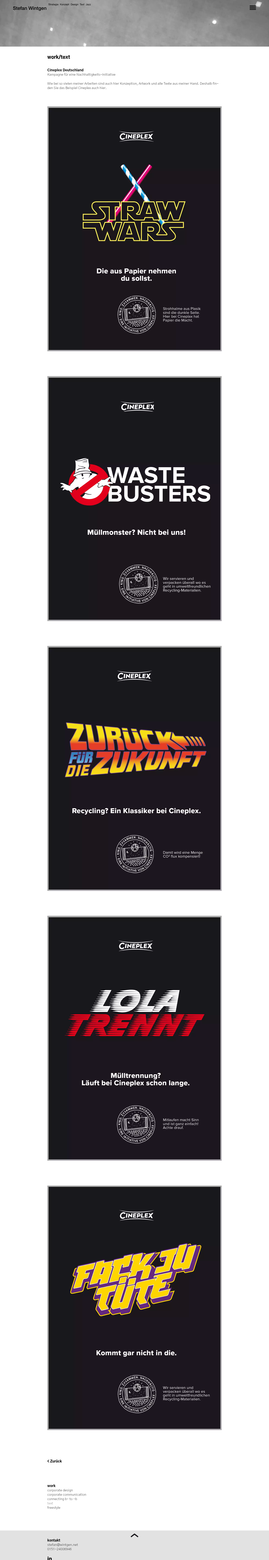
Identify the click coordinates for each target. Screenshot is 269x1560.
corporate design (60, 1490)
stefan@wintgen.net (62, 1544)
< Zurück (54, 1461)
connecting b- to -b (62, 1499)
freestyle (53, 1507)
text (50, 1503)
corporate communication (66, 1494)
